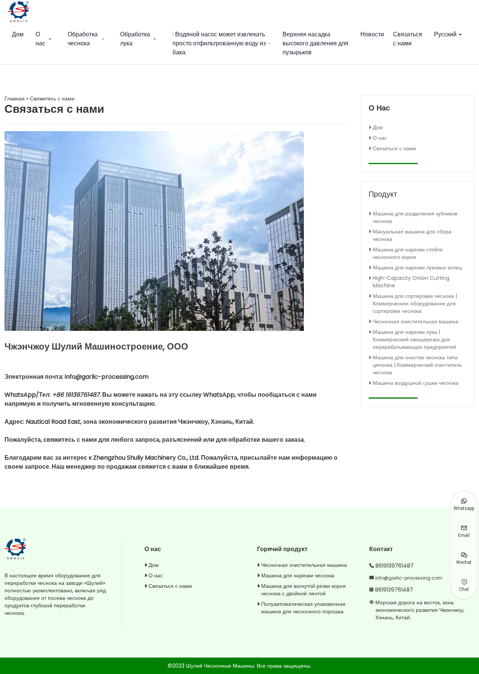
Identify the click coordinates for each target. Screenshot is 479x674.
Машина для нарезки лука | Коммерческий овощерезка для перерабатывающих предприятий (414, 339)
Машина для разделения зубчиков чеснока (415, 217)
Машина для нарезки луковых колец (417, 267)
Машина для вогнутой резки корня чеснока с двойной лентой (303, 589)
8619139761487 (394, 565)
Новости (372, 34)
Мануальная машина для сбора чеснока (412, 235)
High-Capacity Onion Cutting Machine (411, 281)
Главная (14, 98)
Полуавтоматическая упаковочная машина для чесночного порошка (303, 607)
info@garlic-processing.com (408, 578)
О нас (40, 39)
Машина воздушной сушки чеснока (415, 383)
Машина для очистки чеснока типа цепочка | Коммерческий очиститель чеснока (417, 365)
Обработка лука (135, 39)
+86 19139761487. (77, 394)
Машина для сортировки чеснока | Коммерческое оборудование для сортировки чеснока (415, 303)
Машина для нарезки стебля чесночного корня (408, 253)
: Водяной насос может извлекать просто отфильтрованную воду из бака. (219, 43)
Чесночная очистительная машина (415, 321)
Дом (18, 34)
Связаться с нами (407, 39)
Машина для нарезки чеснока (297, 575)
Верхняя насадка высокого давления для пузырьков (315, 43)
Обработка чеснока (83, 39)
